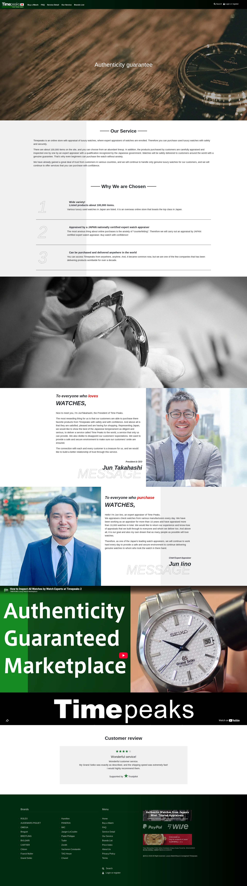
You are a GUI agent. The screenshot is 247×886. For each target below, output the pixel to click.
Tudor (64, 840)
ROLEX (24, 819)
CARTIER (25, 845)
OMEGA (24, 827)
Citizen (24, 849)
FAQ (43, 5)
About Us (106, 849)
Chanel (64, 858)
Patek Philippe (68, 836)
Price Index (107, 845)
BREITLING (26, 836)
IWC (63, 827)
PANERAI (65, 823)
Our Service (66, 5)
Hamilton (65, 819)
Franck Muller (27, 854)
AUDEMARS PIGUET (31, 823)
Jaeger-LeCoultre (69, 832)
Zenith (64, 845)
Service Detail (53, 5)
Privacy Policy (108, 854)
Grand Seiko (26, 858)
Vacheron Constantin (71, 849)
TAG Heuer (66, 854)
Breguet (24, 832)
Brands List (79, 5)
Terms (105, 858)
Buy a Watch (33, 5)
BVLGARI (25, 840)
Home (105, 819)
